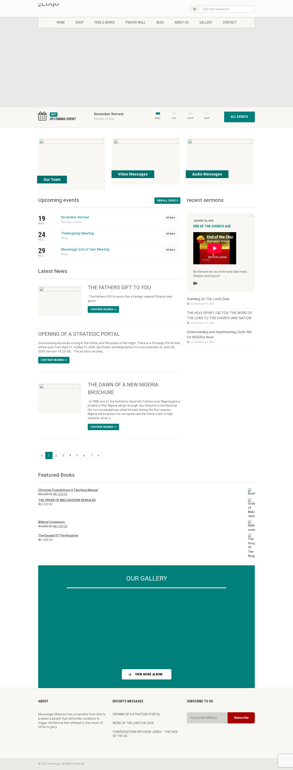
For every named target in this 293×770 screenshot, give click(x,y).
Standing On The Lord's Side (208, 299)
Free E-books (104, 22)
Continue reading (102, 309)
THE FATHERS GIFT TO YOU (119, 287)
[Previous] (52, 627)
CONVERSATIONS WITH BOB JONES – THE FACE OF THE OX (145, 734)
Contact (230, 22)
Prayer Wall (135, 22)
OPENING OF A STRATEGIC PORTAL (79, 334)
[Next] (241, 627)
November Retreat (109, 114)
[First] (41, 455)
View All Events (167, 200)
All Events (239, 117)
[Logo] (72, 5)
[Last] (98, 455)
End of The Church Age (212, 226)
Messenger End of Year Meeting (85, 249)
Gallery (205, 22)
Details (170, 217)
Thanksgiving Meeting (77, 233)
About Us (181, 22)
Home (60, 22)
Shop (80, 22)
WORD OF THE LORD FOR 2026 (133, 723)
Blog (160, 22)
